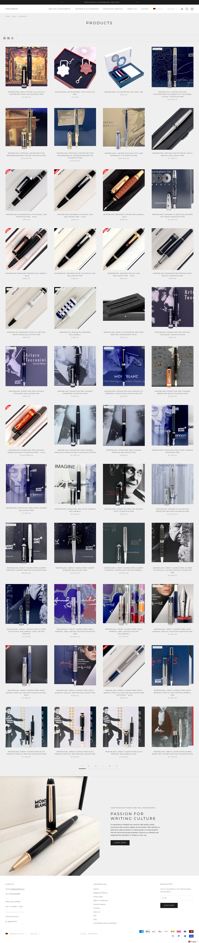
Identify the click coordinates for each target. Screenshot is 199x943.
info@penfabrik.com (17, 889)
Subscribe (169, 905)
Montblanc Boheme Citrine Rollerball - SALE (123, 216)
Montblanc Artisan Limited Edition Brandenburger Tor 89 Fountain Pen (26, 154)
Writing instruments (60, 9)
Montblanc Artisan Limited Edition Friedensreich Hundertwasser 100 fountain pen (75, 155)
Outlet (145, 9)
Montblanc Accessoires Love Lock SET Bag (75, 93)
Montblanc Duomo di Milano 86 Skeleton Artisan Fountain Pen (172, 510)
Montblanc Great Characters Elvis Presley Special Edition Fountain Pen (26, 753)
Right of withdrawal (100, 900)
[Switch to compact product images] (12, 38)
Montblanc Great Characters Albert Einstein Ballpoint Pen (75, 569)
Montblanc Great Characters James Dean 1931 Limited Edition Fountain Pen (172, 753)
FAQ (95, 919)
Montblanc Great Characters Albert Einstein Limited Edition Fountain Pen (26, 569)
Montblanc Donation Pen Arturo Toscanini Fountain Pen (172, 333)
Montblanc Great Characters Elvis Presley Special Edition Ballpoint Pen (75, 753)
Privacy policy (98, 897)
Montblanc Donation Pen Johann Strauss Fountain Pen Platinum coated (75, 451)
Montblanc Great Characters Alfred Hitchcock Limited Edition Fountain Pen (172, 570)
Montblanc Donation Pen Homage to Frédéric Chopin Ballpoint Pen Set (124, 392)
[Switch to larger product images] (4, 38)
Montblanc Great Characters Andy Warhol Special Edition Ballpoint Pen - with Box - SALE (124, 693)
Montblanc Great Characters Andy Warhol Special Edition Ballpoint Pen (75, 692)
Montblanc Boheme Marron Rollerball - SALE (26, 274)
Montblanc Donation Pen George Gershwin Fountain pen (75, 392)
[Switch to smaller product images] (8, 38)
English (171, 9)
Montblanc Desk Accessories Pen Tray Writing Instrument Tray (124, 333)
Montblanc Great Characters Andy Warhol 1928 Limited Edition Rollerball (123, 631)
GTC (94, 916)
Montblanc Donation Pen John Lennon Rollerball (75, 510)
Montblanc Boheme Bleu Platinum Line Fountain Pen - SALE (26, 216)
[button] (193, 941)
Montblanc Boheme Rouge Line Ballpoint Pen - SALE (124, 274)
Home (8, 16)
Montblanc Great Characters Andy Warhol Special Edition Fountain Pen (173, 630)
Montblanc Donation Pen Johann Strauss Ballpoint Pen (124, 451)
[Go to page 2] (116, 766)
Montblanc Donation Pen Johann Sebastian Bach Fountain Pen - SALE (26, 451)
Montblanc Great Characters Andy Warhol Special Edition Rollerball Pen (172, 693)
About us (132, 9)
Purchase (96, 908)
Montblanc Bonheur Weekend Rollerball (75, 333)
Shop (14, 16)
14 (110, 766)
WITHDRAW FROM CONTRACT (105, 923)
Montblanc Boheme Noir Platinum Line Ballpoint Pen (75, 274)
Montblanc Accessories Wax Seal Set (123, 92)
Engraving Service (113, 9)
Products (23, 16)
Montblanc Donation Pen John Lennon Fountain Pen (172, 451)
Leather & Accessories (87, 9)
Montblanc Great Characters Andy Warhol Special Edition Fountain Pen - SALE (26, 693)
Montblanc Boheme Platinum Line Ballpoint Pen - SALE (75, 216)
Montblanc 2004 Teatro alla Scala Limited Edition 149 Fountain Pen (26, 93)
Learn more (120, 843)
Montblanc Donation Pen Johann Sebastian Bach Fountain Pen (172, 392)
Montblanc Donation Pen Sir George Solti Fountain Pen (124, 510)
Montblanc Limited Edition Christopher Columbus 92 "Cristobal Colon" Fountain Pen (172, 94)
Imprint (96, 889)
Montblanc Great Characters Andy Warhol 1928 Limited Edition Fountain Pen (75, 631)
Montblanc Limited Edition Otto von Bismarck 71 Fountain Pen (124, 154)
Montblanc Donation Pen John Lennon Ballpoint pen (26, 509)
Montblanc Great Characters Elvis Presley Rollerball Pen (123, 753)
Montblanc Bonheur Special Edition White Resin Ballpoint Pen (26, 333)
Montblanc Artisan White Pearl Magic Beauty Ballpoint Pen (172, 154)
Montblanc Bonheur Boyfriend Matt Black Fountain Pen (172, 274)
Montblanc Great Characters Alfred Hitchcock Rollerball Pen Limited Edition (26, 631)
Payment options (99, 904)
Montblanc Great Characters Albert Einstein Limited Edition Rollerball (123, 569)
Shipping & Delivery (100, 893)
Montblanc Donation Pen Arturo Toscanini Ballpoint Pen (26, 392)
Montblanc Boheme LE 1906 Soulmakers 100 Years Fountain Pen (172, 216)
